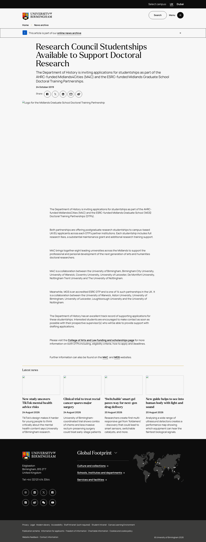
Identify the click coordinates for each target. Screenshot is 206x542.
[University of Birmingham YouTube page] (52, 502)
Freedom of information (76, 531)
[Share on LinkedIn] (63, 94)
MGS (117, 357)
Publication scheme (31, 531)
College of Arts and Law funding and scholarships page (101, 340)
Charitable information (98, 531)
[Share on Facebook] (47, 94)
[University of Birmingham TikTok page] (25, 502)
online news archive (69, 33)
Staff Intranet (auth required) (77, 524)
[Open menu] (180, 15)
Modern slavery (43, 524)
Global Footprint (94, 453)
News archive (41, 25)
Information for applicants (52, 531)
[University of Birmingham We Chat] (43, 502)
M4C (105, 357)
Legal (32, 524)
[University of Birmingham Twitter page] (43, 492)
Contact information (49, 537)
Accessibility (57, 524)
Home (25, 25)
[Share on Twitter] (55, 94)
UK (171, 4)
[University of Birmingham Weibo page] (34, 502)
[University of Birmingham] (37, 15)
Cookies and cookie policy (121, 531)
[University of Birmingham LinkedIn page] (34, 492)
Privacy (25, 524)
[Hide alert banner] (180, 33)
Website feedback (30, 537)
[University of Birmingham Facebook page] (52, 492)
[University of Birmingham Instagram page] (25, 492)
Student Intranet (99, 524)
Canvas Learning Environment (121, 524)
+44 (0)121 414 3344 (38, 479)
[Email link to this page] (71, 94)
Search (158, 15)
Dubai (180, 4)
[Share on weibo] (78, 94)
